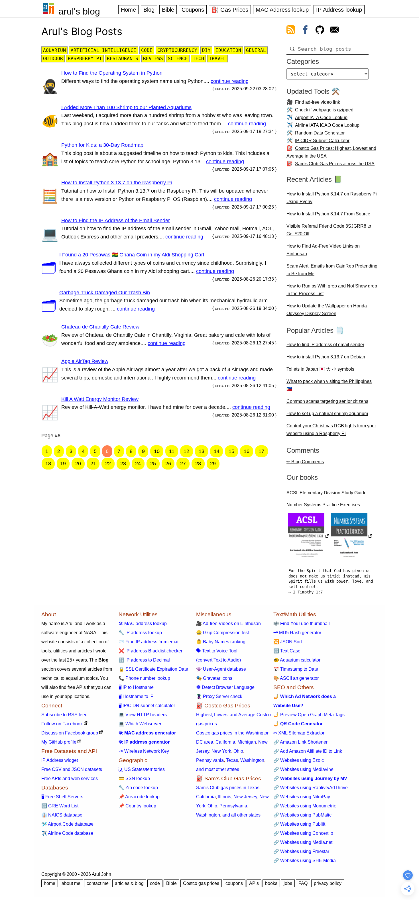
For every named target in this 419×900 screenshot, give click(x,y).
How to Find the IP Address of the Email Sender (115, 220)
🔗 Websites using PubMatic (302, 815)
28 (198, 463)
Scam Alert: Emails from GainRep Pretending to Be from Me (331, 270)
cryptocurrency (177, 50)
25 (153, 463)
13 (201, 451)
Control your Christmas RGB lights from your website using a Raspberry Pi (331, 429)
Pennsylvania (210, 760)
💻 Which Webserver (140, 723)
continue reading (230, 81)
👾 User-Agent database (221, 669)
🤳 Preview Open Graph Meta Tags (309, 714)
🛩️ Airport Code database (67, 824)
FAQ (303, 883)
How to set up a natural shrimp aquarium (327, 413)
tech (198, 58)
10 (157, 451)
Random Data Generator (320, 132)
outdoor (53, 58)
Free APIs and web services (69, 778)
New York (221, 751)
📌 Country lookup (137, 805)
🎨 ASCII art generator (296, 678)
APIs (254, 883)
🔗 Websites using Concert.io (303, 833)
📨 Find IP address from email (149, 641)
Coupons (193, 10)
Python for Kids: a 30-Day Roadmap (102, 145)
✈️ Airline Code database (67, 833)
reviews (153, 58)
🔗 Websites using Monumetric (304, 805)
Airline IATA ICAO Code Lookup (327, 125)
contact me (98, 883)
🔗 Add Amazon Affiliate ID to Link (307, 751)
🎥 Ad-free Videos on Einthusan (228, 623)
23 (123, 463)
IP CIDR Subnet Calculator (322, 140)
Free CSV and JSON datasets (71, 769)
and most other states (217, 769)
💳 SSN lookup (134, 778)
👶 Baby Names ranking (220, 641)
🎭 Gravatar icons (214, 678)
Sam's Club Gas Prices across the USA (335, 163)
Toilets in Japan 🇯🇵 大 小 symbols (320, 369)
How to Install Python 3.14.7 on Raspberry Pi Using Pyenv (331, 197)
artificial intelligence (103, 50)
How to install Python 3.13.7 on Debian (325, 356)
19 (63, 463)
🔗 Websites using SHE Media (304, 860)
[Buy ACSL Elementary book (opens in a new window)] (308, 536)
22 (108, 463)
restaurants (122, 58)
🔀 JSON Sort (287, 641)
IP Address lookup (339, 10)
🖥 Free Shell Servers (62, 796)
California (225, 742)
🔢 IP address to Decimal (144, 660)
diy (206, 50)
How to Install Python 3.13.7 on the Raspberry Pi (116, 182)
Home (128, 10)
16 (246, 451)
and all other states (241, 815)
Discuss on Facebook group (69, 732)
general (256, 50)
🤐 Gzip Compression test (222, 632)
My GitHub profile (58, 742)
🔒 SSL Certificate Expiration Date (153, 669)
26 (168, 463)
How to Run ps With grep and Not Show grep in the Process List (331, 289)
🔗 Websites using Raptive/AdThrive (310, 787)
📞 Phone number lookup (144, 678)
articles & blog (129, 883)
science (178, 58)
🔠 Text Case (286, 650)
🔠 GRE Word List (59, 805)
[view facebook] (305, 30)
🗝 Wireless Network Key (144, 751)
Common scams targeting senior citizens (327, 401)
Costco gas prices (201, 883)
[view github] (320, 30)
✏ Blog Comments (305, 461)
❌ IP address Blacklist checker (150, 650)
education (228, 50)
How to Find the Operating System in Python (111, 73)
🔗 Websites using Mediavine (303, 769)
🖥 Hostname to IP (136, 696)
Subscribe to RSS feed (64, 714)
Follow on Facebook (62, 723)
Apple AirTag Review (84, 361)
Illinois (224, 796)
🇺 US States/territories (142, 769)
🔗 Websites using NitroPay (301, 796)
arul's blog (79, 11)
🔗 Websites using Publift (299, 824)
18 (48, 463)
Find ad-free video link (317, 102)
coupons (234, 883)
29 (213, 463)
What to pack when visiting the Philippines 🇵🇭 (329, 385)
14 (216, 451)
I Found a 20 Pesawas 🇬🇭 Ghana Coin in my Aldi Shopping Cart (131, 255)
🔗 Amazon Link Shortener (300, 742)
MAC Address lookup (282, 10)
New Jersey (245, 796)
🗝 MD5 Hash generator (297, 632)
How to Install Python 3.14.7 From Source (328, 213)
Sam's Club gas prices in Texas (227, 787)
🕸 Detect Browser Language (225, 687)
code (146, 50)
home (49, 883)
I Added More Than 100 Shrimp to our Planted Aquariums (126, 107)
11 (171, 451)
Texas (232, 760)
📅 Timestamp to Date (295, 669)
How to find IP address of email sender (325, 344)
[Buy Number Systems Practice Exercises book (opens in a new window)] (352, 536)
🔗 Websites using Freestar (301, 851)
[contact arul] (334, 30)
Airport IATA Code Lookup (321, 117)
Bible (168, 10)
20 (78, 463)
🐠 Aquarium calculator (296, 660)
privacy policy (327, 883)
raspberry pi (85, 58)
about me (71, 883)
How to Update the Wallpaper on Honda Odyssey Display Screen (326, 309)
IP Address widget (59, 760)
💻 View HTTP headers (143, 714)
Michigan (246, 742)
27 (183, 463)
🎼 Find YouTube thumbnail (301, 623)
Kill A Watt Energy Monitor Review (100, 399)
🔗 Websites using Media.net (302, 842)
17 (261, 451)
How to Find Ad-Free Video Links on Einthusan (323, 250)
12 (186, 451)
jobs (288, 883)
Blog (148, 10)
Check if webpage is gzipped (324, 109)
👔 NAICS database (61, 815)
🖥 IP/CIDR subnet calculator (147, 705)
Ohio (238, 751)
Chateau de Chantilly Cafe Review (100, 327)
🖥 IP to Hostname (136, 687)
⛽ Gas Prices (229, 10)
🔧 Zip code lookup (138, 787)
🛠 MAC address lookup (143, 623)
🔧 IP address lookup (140, 632)
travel (217, 58)
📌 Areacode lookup (139, 796)
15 (231, 451)
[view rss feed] (290, 30)
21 (93, 463)
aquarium (54, 50)
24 (138, 463)
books (271, 883)
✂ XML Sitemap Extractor (298, 732)
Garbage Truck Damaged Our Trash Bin (104, 292)
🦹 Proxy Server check (219, 696)
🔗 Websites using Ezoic (298, 760)
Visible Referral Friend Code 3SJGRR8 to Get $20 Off (328, 230)
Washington (252, 760)
